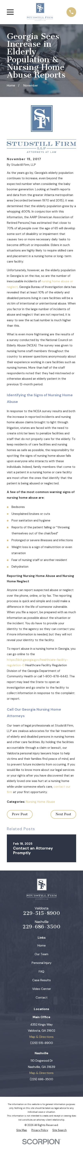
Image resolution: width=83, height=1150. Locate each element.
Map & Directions (41, 1037)
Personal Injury (42, 963)
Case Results (41, 980)
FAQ (41, 972)
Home (41, 946)
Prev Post (20, 814)
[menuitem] (21, 1130)
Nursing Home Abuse (40, 802)
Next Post (63, 814)
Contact (42, 998)
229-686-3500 (41, 927)
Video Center (41, 989)
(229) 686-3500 (41, 1079)
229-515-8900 (41, 913)
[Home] (40, 12)
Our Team (41, 954)
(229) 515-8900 (41, 1043)
